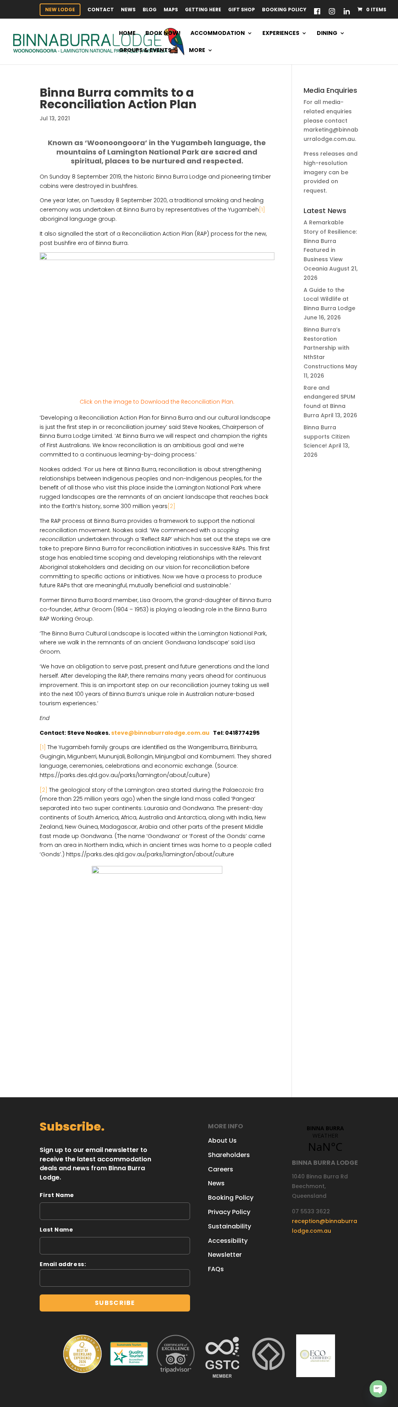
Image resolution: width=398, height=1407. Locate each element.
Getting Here (203, 10)
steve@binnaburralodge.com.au (160, 733)
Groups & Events (145, 50)
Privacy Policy (229, 1211)
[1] (43, 747)
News (128, 10)
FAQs (216, 1269)
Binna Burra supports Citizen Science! (327, 436)
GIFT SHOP (241, 10)
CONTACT (100, 10)
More (197, 50)
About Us (222, 1140)
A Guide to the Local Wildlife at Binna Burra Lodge (329, 299)
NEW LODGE (60, 9)
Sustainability (229, 1226)
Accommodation (217, 33)
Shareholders (229, 1154)
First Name (57, 1195)
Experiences (280, 33)
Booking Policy (284, 10)
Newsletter (225, 1254)
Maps (171, 10)
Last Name (56, 1230)
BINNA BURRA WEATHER (325, 1139)
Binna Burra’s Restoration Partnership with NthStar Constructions (326, 348)
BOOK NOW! (163, 33)
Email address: (63, 1264)
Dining (327, 33)
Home (127, 33)
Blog (150, 10)
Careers (220, 1169)
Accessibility (228, 1240)
